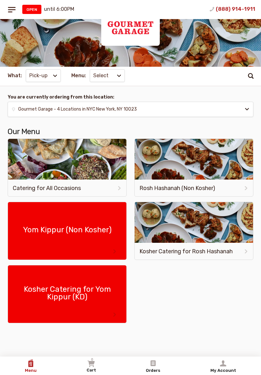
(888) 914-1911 (235, 9)
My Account (223, 370)
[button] (130, 109)
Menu (31, 370)
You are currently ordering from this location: (61, 97)
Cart (91, 365)
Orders (153, 370)
